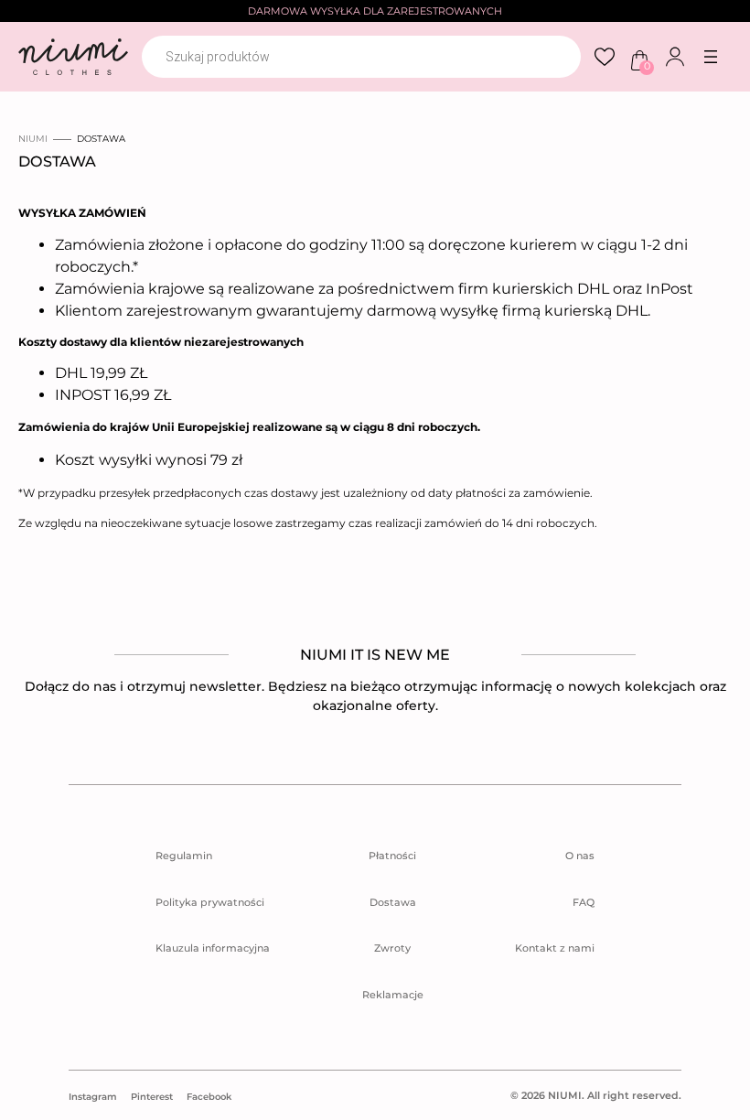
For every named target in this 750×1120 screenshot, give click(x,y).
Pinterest (152, 1097)
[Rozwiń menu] (711, 57)
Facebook (209, 1097)
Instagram (93, 1097)
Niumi (33, 139)
